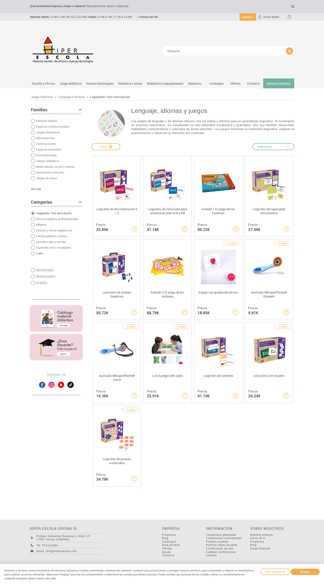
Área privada (171, 545)
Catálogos (216, 83)
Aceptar (305, 571)
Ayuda (166, 552)
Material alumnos (278, 83)
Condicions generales (221, 534)
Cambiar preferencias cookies (221, 553)
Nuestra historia (261, 534)
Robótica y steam (130, 83)
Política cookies (217, 541)
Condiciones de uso (219, 548)
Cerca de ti (257, 538)
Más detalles (273, 571)
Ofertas (167, 548)
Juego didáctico (71, 83)
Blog (165, 538)
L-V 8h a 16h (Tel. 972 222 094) (58, 17)
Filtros (104, 147)
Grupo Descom (260, 548)
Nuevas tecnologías (100, 83)
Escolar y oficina (43, 83)
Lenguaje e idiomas (71, 97)
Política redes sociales (222, 545)
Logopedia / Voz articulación (110, 97)
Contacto (253, 83)
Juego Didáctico (42, 97)
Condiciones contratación (224, 538)
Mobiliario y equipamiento (165, 83)
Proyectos (169, 534)
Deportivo (194, 83)
